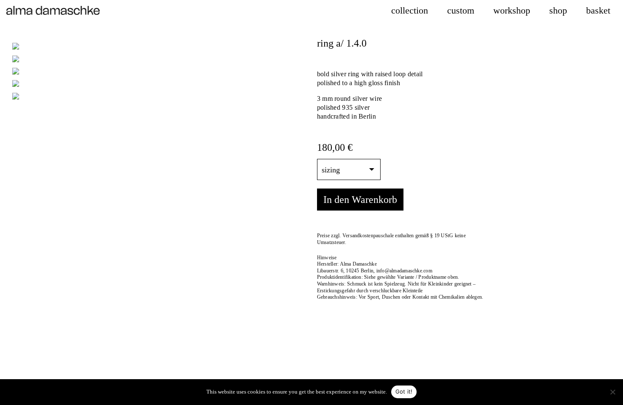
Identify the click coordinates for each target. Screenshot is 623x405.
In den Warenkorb (360, 199)
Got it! (404, 391)
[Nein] (612, 392)
